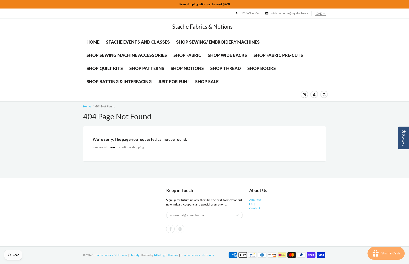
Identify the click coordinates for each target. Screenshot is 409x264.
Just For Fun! (173, 81)
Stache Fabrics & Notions (202, 26)
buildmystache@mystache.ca (289, 13)
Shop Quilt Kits (104, 68)
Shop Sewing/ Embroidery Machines (218, 41)
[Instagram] (180, 229)
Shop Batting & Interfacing (119, 81)
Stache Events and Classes (138, 41)
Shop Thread (225, 68)
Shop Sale (207, 81)
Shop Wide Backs (227, 55)
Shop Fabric (187, 55)
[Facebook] (170, 229)
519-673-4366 (249, 13)
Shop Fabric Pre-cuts (278, 55)
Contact (254, 208)
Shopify (135, 255)
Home (92, 41)
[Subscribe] (237, 215)
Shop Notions (187, 68)
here (112, 147)
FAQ (252, 204)
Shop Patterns (146, 68)
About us (255, 199)
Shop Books (261, 68)
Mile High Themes (166, 255)
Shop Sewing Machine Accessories (126, 55)
